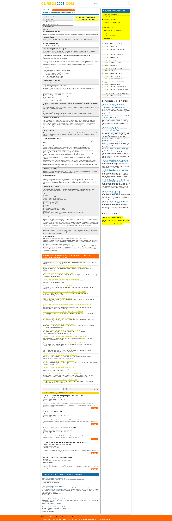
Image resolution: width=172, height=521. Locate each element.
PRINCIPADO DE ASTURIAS (114, 79)
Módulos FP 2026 (108, 25)
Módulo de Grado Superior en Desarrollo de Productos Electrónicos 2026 (115, 116)
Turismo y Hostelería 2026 (110, 35)
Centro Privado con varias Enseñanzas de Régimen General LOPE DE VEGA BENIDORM (69, 349)
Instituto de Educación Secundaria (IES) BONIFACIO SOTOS (61, 330)
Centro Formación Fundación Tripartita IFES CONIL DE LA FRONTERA (64, 292)
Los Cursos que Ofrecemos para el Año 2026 (64, 519)
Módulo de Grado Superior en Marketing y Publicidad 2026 (115, 149)
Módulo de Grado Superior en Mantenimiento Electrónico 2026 (112, 192)
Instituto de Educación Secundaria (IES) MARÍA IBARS (59, 361)
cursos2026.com (50, 517)
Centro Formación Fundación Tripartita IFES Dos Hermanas (61, 279)
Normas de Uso (45, 519)
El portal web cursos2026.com (87, 519)
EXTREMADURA (112, 84)
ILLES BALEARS (112, 76)
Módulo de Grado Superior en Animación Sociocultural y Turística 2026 (115, 202)
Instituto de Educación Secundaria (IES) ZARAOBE (58, 318)
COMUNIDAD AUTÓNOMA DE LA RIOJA (116, 90)
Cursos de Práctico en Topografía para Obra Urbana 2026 (63, 396)
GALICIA (110, 60)
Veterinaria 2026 (108, 38)
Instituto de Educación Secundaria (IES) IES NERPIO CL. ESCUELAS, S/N (65, 336)
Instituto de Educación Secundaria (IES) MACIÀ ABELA (60, 355)
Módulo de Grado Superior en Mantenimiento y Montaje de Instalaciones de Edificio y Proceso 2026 (115, 128)
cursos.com (57, 4)
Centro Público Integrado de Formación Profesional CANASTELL (63, 373)
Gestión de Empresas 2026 (110, 14)
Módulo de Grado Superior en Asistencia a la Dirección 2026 (115, 139)
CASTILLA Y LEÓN (112, 62)
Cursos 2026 (45, 9)
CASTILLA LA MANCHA (113, 68)
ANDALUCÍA (111, 52)
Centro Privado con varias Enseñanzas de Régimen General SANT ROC (64, 343)
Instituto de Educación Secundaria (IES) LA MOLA (58, 367)
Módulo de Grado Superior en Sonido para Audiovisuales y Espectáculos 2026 (115, 180)
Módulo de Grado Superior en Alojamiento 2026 (115, 170)
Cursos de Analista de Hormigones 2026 (53, 478)
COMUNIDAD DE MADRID (114, 49)
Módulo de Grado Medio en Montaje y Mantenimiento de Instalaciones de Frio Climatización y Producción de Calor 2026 (115, 106)
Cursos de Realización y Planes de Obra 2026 (59, 428)
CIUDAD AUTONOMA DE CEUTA (115, 93)
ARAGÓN (110, 71)
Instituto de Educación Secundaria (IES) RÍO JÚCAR (59, 324)
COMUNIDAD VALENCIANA (114, 54)
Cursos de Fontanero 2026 (52, 412)
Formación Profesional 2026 (110, 19)
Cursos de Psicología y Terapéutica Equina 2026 (112, 223)
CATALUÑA (110, 46)
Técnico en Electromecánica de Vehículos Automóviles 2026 (115, 221)
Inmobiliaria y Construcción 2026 (112, 22)
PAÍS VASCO (111, 57)
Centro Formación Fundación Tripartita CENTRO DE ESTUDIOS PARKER (65, 261)
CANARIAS (110, 65)
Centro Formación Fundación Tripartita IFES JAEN (58, 285)
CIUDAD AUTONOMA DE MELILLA (114, 96)
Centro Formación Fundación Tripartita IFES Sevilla (59, 273)
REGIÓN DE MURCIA (113, 73)
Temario (94, 408)
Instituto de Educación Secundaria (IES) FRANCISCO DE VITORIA (63, 312)
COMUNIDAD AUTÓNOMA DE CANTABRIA (115, 87)
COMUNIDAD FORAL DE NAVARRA (114, 81)
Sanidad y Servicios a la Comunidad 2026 (114, 30)
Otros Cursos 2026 (108, 27)
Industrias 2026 (107, 17)
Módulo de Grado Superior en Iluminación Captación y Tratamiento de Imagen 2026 (115, 160)
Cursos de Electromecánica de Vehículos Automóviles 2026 (64, 442)
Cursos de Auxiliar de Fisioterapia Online (57, 457)
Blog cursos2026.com (104, 519)
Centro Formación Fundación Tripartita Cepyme (57, 298)
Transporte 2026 (108, 33)
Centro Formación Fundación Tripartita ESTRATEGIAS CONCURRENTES (65, 267)
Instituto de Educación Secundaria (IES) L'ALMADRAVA (60, 380)
